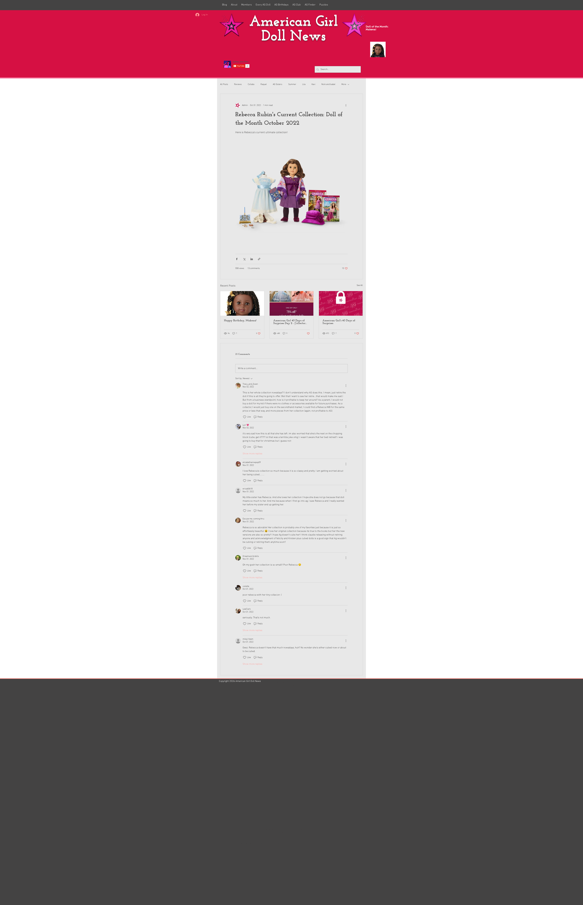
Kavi (313, 84)
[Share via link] (259, 259)
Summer (292, 84)
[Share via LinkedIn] (251, 259)
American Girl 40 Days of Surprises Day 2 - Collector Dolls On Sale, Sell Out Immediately (289, 322)
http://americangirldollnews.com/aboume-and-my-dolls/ (252, 843)
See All (360, 285)
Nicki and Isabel (328, 84)
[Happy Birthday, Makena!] (242, 303)
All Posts (224, 84)
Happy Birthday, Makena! (240, 320)
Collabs (251, 84)
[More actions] (346, 105)
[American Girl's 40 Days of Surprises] (341, 303)
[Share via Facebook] (236, 259)
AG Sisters (277, 84)
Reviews (238, 84)
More (343, 84)
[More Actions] (346, 385)
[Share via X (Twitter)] (244, 259)
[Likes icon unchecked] (245, 417)
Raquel (264, 84)
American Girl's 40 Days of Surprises (338, 322)
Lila (303, 84)
